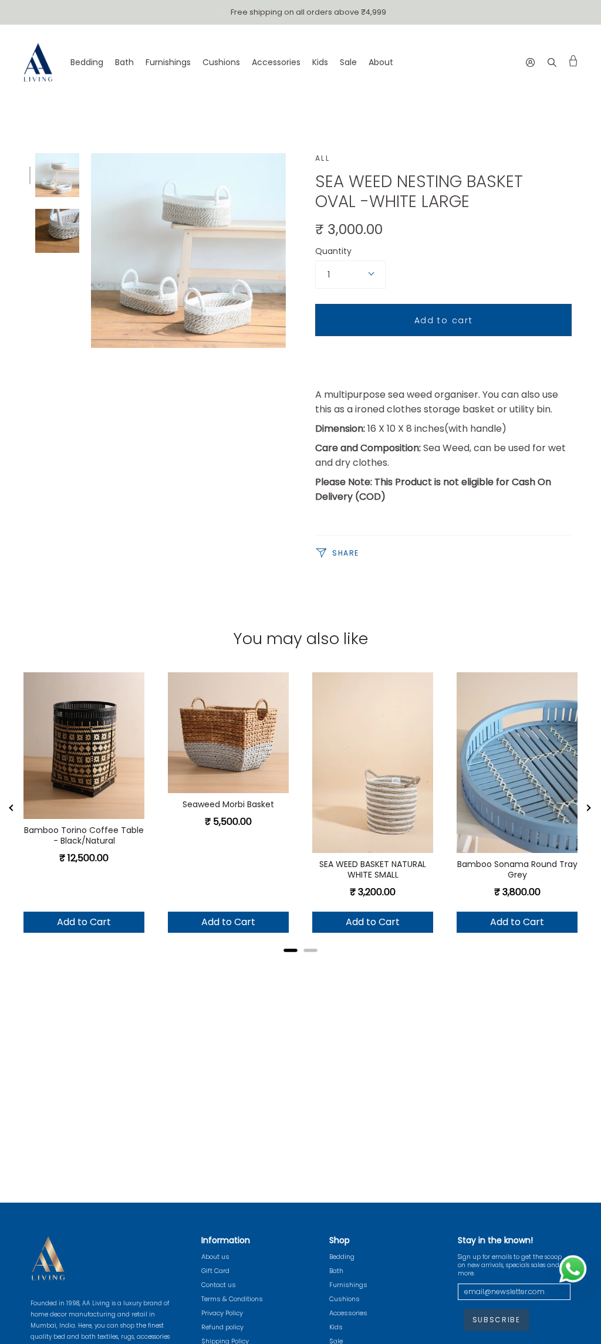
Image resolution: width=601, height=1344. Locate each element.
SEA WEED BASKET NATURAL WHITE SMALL (372, 869)
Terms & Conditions (232, 1298)
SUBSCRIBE (496, 1320)
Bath (336, 1270)
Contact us (218, 1284)
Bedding (341, 1256)
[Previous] (11, 808)
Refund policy (222, 1327)
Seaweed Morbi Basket (228, 804)
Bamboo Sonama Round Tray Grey (517, 869)
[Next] (589, 808)
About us (215, 1256)
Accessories (348, 1312)
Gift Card (215, 1270)
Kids (336, 1327)
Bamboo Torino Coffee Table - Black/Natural (84, 835)
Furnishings (348, 1284)
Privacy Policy (222, 1312)
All (322, 158)
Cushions (344, 1298)
